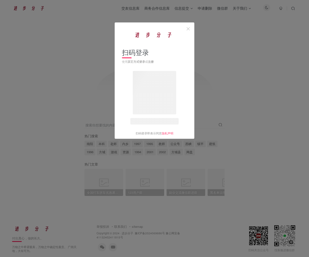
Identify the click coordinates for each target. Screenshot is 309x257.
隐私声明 (167, 133)
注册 (151, 61)
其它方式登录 (136, 61)
